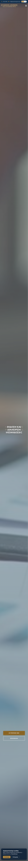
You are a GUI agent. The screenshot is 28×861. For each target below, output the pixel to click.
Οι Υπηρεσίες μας (14, 733)
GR (22, 1)
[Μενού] (26, 6)
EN (25, 1)
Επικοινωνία (14, 738)
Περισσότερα (14, 853)
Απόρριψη (15, 857)
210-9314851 (5, 1)
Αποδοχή (6, 857)
